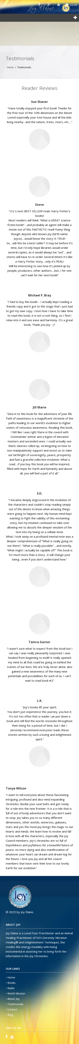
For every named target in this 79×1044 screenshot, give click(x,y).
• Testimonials (14, 1004)
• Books (11, 983)
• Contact (11, 1009)
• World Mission (15, 993)
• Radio (10, 988)
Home (10, 67)
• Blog (9, 1015)
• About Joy (13, 999)
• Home (10, 977)
